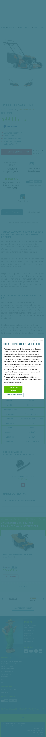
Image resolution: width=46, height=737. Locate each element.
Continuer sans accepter (36, 340)
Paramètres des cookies (14, 395)
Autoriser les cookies (13, 389)
